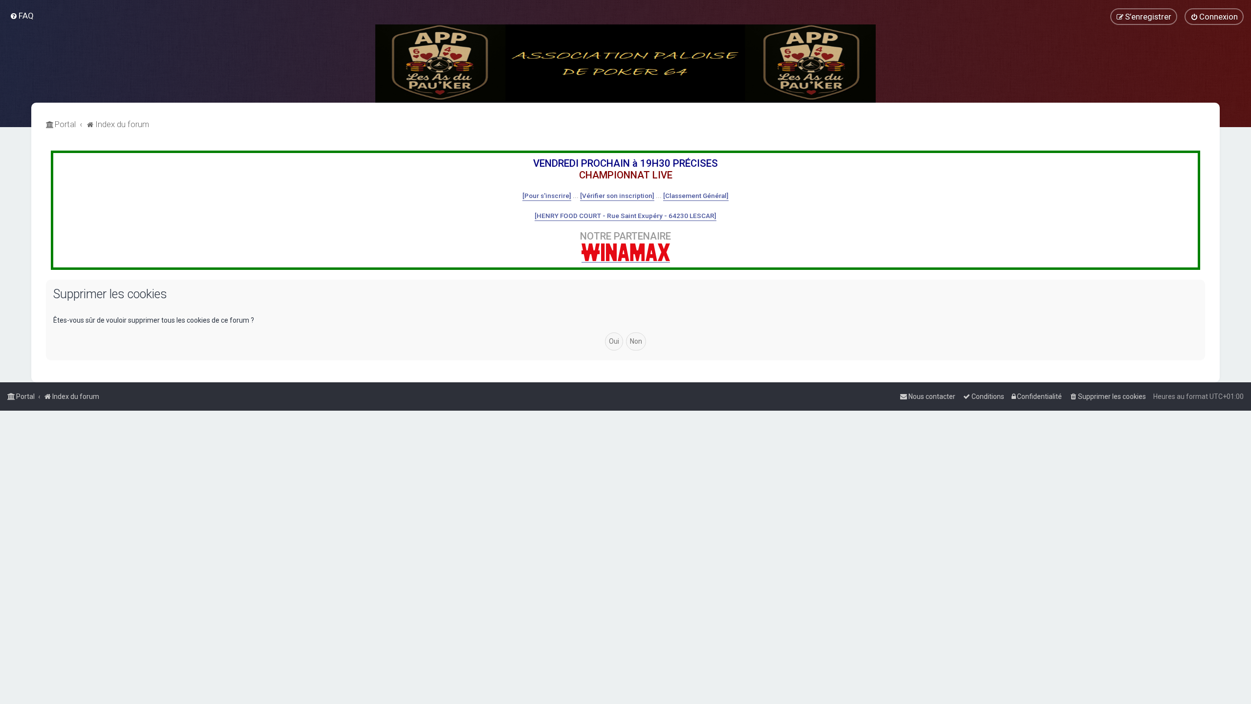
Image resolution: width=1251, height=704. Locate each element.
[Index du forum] (625, 63)
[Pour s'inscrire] (546, 195)
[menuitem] (21, 15)
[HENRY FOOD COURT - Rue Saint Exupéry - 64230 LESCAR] (625, 216)
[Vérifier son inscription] (617, 195)
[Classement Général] (696, 195)
